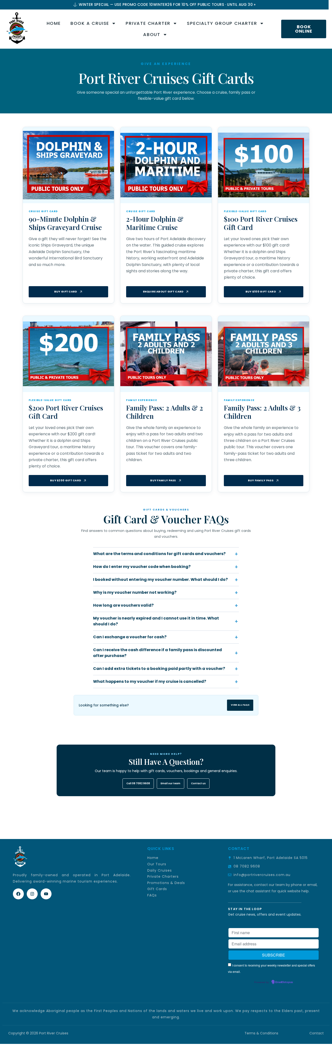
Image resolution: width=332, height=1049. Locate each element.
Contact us (198, 783)
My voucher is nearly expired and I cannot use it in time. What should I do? (156, 621)
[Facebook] (18, 893)
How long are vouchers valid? (123, 605)
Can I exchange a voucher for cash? (129, 637)
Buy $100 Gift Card (260, 291)
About (151, 34)
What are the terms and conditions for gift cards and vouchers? (159, 553)
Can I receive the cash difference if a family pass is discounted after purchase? (157, 652)
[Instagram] (32, 893)
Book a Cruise (89, 23)
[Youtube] (46, 893)
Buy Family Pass (163, 480)
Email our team (170, 783)
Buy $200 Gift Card (65, 480)
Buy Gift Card (65, 291)
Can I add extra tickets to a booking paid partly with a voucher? (159, 668)
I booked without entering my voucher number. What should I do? (160, 579)
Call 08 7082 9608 (138, 783)
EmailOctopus (284, 982)
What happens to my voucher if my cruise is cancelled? (149, 681)
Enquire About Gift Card (163, 291)
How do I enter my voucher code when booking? (142, 566)
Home (54, 23)
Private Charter (148, 23)
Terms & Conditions (262, 1033)
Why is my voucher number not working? (134, 592)
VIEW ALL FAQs (240, 704)
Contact (316, 1033)
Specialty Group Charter (222, 23)
